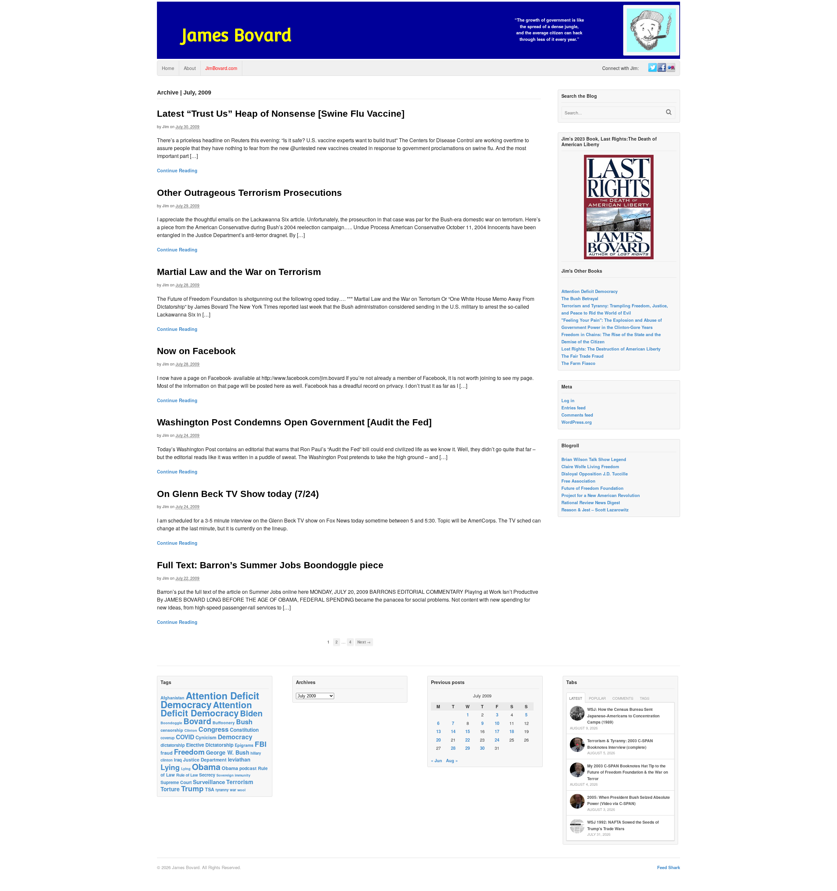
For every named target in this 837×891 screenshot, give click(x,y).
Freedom (189, 751)
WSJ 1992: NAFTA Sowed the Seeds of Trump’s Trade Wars (623, 825)
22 (467, 740)
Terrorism (239, 782)
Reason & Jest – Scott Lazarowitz (595, 509)
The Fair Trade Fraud (582, 356)
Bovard (197, 721)
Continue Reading (177, 170)
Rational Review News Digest (590, 502)
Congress (213, 729)
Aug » (452, 760)
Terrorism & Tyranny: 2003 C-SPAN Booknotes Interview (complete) (620, 744)
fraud (167, 752)
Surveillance (209, 782)
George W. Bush (227, 752)
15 (467, 731)
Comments (622, 698)
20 (438, 740)
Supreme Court (176, 782)
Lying (170, 767)
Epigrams (244, 745)
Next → (364, 642)
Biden (251, 713)
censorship (172, 730)
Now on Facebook (196, 351)
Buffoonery (224, 723)
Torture (170, 789)
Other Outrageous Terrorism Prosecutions (249, 193)
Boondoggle (171, 722)
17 (497, 731)
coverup (168, 738)
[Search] (669, 112)
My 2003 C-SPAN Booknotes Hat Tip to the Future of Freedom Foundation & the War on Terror (627, 772)
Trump (192, 788)
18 (511, 731)
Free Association (578, 481)
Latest (575, 698)
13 (438, 731)
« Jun (436, 760)
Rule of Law (187, 775)
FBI (260, 744)
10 (497, 723)
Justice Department (205, 759)
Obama (206, 767)
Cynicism (206, 737)
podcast (248, 768)
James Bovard (236, 35)
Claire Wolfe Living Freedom (590, 466)
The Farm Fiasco (578, 363)
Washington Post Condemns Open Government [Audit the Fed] (294, 422)
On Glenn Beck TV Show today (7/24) (238, 494)
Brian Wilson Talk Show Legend (593, 459)
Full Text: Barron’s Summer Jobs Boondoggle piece (270, 565)
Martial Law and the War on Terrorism (239, 272)
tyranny (222, 790)
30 (482, 748)
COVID (185, 737)
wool (241, 789)
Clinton (190, 730)
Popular (597, 698)
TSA (209, 789)
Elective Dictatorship (209, 744)
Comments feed (577, 415)
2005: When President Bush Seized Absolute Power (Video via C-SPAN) (628, 800)
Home (168, 68)
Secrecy (207, 775)
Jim (165, 126)
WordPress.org (576, 422)
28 (453, 748)
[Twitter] (652, 67)
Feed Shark (668, 867)
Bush (244, 721)
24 (497, 740)
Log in (567, 400)
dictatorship (173, 745)
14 (453, 731)
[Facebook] (661, 67)
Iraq (178, 760)
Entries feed (573, 407)
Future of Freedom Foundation (592, 488)
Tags (644, 698)
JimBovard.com (221, 68)
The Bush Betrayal (579, 298)
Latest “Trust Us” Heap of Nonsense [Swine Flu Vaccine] (280, 114)
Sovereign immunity (233, 775)
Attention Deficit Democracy (589, 291)
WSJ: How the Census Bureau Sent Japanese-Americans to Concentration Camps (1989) (623, 715)
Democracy (235, 736)
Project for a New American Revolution (600, 495)
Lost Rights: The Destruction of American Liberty (610, 349)
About (190, 68)
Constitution (244, 729)
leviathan (239, 759)
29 (467, 748)
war (233, 789)
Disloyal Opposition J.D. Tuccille (594, 474)
